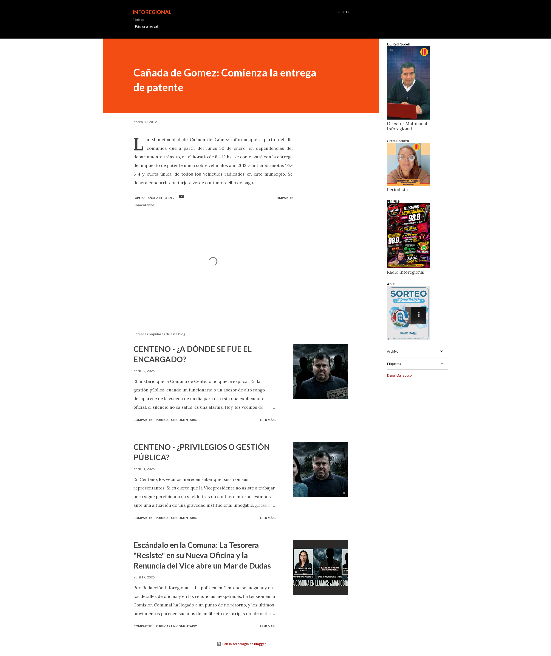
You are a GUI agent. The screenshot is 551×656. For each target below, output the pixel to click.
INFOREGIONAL (152, 12)
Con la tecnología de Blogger (243, 644)
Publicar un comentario (176, 420)
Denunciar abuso (399, 375)
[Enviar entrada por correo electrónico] (181, 198)
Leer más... (268, 420)
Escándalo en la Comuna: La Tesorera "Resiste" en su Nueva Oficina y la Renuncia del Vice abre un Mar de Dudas (202, 555)
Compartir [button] (283, 198)
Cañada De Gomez (160, 198)
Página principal (146, 26)
